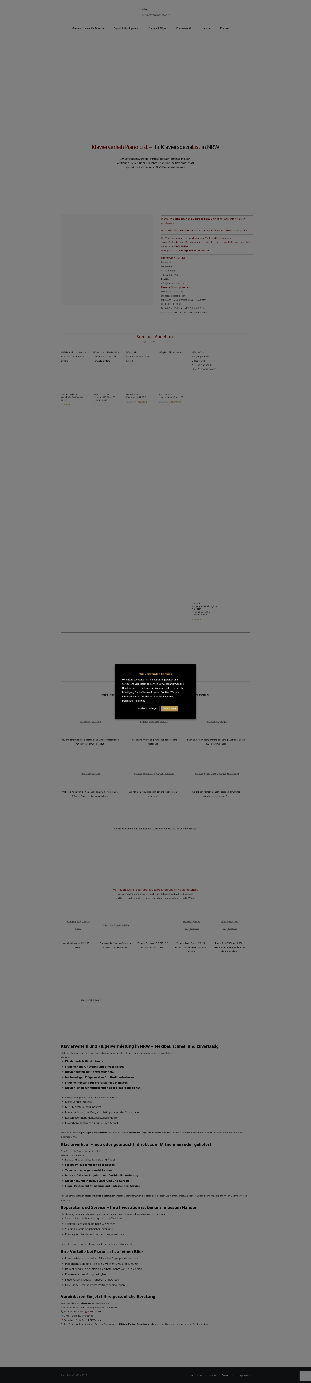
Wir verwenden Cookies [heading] (155, 674)
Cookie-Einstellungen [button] (147, 708)
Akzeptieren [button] (170, 708)
